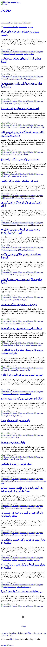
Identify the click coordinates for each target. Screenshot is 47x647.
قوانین (24, 633)
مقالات (13, 633)
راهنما (8, 633)
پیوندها (16, 23)
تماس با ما (4, 635)
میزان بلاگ (13, 639)
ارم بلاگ (23, 626)
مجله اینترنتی (41, 633)
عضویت (14, 2)
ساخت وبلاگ (31, 633)
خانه (28, 23)
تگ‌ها (25, 23)
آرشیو (21, 23)
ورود (18, 2)
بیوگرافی (10, 23)
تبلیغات (19, 633)
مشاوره (4, 23)
